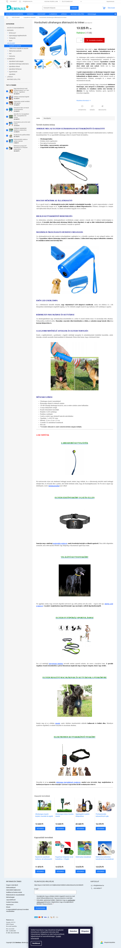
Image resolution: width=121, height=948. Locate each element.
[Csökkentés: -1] (83, 41)
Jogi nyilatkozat (11, 900)
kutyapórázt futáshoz (56, 663)
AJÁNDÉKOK (11, 59)
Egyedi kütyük (13, 71)
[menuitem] (14, 14)
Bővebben (40, 871)
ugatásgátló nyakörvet (60, 543)
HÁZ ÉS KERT (11, 43)
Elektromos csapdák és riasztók (18, 48)
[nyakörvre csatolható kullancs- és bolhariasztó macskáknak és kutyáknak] (74, 700)
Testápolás (12, 38)
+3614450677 (97, 888)
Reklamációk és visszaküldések (15, 895)
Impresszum (9, 904)
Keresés (74, 8)
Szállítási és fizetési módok (14, 892)
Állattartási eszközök (15, 51)
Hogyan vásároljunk (51, 1)
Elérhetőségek (10, 897)
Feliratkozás (40, 908)
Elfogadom (85, 931)
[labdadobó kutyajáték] (74, 462)
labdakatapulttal (54, 486)
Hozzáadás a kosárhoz (96, 40)
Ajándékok (12, 74)
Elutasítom (73, 931)
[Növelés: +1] (83, 39)
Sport (10, 40)
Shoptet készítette (109, 942)
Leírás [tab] (38, 118)
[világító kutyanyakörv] (74, 580)
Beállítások (36, 943)
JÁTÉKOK (10, 77)
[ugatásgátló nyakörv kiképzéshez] (74, 520)
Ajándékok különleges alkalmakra (19, 64)
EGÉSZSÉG (10, 30)
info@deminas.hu (98, 885)
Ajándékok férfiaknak (15, 69)
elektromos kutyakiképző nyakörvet (68, 782)
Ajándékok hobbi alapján (16, 61)
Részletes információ (83, 100)
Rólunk (8, 907)
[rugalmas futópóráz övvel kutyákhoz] (74, 640)
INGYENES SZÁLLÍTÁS (13, 79)
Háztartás (12, 56)
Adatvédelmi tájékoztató (13, 890)
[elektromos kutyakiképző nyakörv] (74, 759)
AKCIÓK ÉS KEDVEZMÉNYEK (15, 28)
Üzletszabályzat (67, 1)
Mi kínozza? (12, 33)
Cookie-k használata (12, 902)
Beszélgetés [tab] (47, 118)
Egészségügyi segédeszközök (17, 35)
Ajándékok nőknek (14, 66)
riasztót (57, 723)
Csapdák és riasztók (15, 46)
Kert (10, 53)
